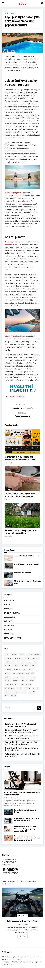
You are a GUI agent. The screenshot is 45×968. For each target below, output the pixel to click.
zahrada (7, 692)
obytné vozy (30, 673)
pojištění (16, 680)
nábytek (7, 673)
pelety (16, 677)
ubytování (27, 688)
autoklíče (14, 654)
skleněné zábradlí (11, 684)
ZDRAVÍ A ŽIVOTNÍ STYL (12, 638)
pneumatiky (31, 677)
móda (30, 669)
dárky (13, 662)
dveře (7, 662)
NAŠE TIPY (8, 621)
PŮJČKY (24, 680)
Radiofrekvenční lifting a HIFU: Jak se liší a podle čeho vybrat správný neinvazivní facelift (26, 829)
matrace (17, 669)
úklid (6, 695)
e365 (22, 3)
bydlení (37, 654)
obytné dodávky (18, 673)
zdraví (24, 692)
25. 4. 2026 (9, 462)
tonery (19, 688)
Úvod (6, 13)
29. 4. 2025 (9, 536)
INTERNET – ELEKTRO (12, 613)
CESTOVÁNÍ (8, 609)
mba (24, 669)
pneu (22, 677)
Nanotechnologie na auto (22, 572)
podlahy (7, 680)
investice (25, 665)
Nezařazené (9, 625)
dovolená (35, 658)
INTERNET (16, 665)
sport (21, 684)
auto (6, 654)
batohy (22, 654)
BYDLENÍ (12, 13)
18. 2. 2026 (9, 499)
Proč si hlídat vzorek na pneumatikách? (27, 564)
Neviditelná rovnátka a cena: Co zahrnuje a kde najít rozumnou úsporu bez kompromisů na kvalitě (27, 838)
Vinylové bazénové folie (15, 336)
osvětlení (8, 677)
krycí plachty (20, 396)
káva (32, 665)
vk (6, 797)
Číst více (23, 936)
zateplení (16, 692)
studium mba (9, 688)
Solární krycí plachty (13, 192)
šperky (13, 695)
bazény (12, 396)
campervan (8, 658)
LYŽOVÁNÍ (8, 669)
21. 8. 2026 (12, 797)
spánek (28, 684)
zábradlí (32, 692)
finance (20, 662)
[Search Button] (39, 708)
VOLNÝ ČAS (8, 630)
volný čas (36, 688)
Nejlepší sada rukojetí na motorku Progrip (22, 921)
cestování (18, 658)
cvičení (27, 658)
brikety (29, 654)
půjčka (32, 680)
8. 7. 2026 (25, 924)
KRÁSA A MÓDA (9, 617)
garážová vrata (31, 662)
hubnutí (7, 665)
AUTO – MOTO (9, 600)
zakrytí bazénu (11, 244)
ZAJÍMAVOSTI (9, 634)
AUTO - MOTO (22, 915)
